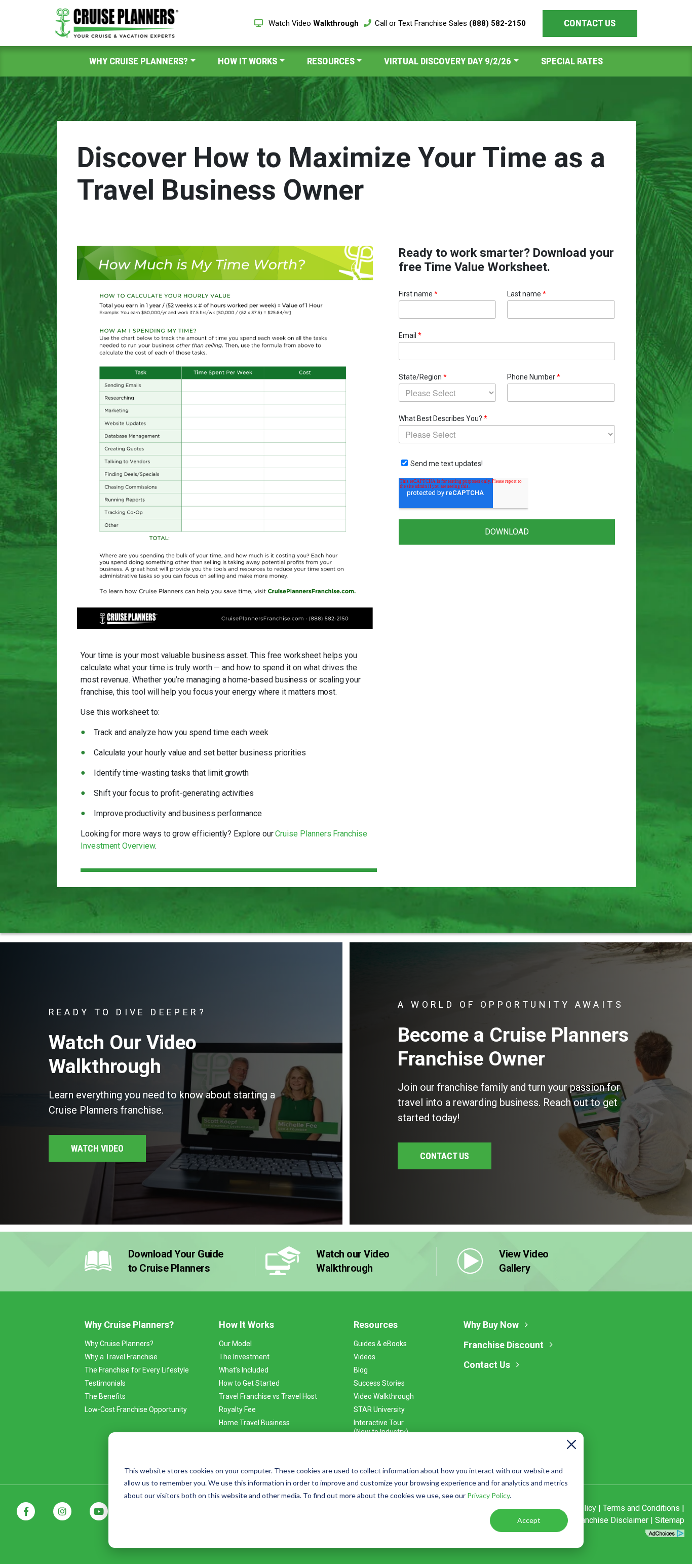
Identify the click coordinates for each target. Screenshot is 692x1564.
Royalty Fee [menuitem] (237, 1409)
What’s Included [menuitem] (243, 1370)
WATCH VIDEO (97, 1148)
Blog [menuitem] (361, 1370)
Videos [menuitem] (364, 1357)
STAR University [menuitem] (379, 1409)
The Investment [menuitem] (244, 1357)
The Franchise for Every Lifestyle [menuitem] (137, 1370)
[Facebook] (26, 1511)
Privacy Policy (488, 1495)
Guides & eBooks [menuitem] (380, 1344)
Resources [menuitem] (331, 61)
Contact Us (590, 23)
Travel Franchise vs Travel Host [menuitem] (268, 1396)
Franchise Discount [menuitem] (504, 1345)
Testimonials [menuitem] (105, 1383)
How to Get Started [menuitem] (249, 1383)
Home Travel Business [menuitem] (254, 1423)
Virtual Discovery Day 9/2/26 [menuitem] (447, 61)
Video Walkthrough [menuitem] (384, 1396)
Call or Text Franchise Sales (450, 23)
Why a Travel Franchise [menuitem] (121, 1357)
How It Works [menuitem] (247, 61)
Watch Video (312, 23)
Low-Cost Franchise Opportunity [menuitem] (136, 1409)
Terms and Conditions (641, 1508)
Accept (529, 1520)
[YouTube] (99, 1511)
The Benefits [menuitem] (105, 1396)
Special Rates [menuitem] (572, 61)
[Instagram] (62, 1511)
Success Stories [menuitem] (379, 1383)
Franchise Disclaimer (611, 1520)
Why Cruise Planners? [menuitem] (138, 61)
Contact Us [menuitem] (487, 1364)
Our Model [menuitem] (235, 1344)
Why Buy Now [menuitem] (491, 1324)
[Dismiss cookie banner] (571, 1446)
